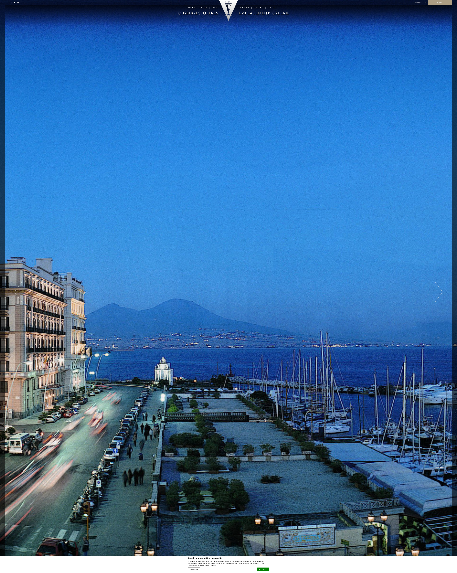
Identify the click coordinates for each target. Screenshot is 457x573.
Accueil (191, 8)
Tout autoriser (263, 569)
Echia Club (272, 8)
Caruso (215, 8)
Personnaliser (194, 569)
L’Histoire (203, 8)
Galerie (281, 13)
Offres (210, 13)
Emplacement (254, 13)
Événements (244, 8)
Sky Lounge (259, 8)
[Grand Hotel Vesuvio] (228, 10)
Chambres (189, 13)
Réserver (440, 2)
